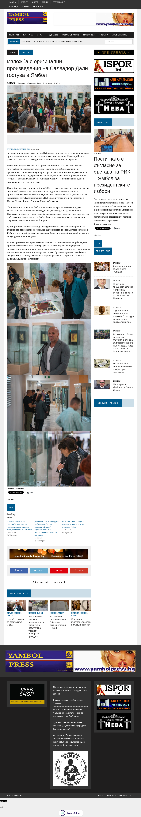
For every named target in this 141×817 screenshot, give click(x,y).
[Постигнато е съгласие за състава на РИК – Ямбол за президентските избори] (114, 150)
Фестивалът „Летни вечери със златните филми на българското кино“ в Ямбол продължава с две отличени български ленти (123, 343)
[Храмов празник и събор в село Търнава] (102, 269)
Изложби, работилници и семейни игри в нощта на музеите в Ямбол (73, 524)
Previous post (41, 582)
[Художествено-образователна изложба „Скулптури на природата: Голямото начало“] (102, 313)
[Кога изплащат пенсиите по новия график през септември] (102, 366)
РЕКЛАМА (123, 796)
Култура (24, 2)
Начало (101, 796)
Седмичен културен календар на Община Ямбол (81, 622)
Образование (59, 2)
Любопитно (38, 7)
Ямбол (57, 83)
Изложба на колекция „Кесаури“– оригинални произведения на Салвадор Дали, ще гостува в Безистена (19, 525)
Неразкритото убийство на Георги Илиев (123, 387)
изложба (21, 83)
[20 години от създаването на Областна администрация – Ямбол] (59, 609)
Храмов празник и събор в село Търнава (122, 269)
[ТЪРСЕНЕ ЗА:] (119, 41)
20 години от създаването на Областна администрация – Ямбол (59, 622)
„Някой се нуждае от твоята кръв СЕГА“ (16, 622)
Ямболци (13, 7)
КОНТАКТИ (111, 796)
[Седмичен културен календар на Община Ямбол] (81, 609)
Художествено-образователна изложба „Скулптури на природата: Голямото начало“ (123, 316)
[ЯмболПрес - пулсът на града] (27, 18)
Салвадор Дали (34, 83)
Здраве (45, 2)
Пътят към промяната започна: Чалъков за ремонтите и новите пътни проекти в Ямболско (68, 712)
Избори (25, 7)
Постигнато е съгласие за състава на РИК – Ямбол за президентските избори (70, 690)
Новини (12, 2)
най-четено (103, 122)
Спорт (35, 2)
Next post (58, 582)
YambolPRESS (23, 149)
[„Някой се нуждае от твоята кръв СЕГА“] (16, 609)
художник (47, 83)
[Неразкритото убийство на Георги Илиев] (102, 387)
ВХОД (132, 796)
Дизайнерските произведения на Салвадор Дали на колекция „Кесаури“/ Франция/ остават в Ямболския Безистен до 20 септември (47, 528)
